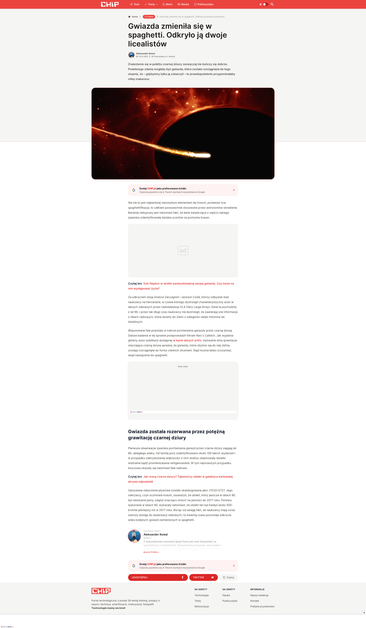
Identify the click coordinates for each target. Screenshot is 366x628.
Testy (151, 4)
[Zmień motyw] (264, 4)
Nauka (185, 4)
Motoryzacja (202, 606)
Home (135, 16)
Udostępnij (140, 577)
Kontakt (254, 600)
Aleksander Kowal (145, 53)
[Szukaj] (271, 4)
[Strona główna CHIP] (109, 4)
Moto (169, 4)
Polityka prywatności (262, 606)
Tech (137, 4)
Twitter (198, 577)
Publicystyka (205, 4)
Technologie (202, 595)
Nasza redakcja (259, 595)
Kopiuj (230, 577)
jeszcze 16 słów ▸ (151, 552)
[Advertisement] (183, 389)
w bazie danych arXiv (187, 340)
